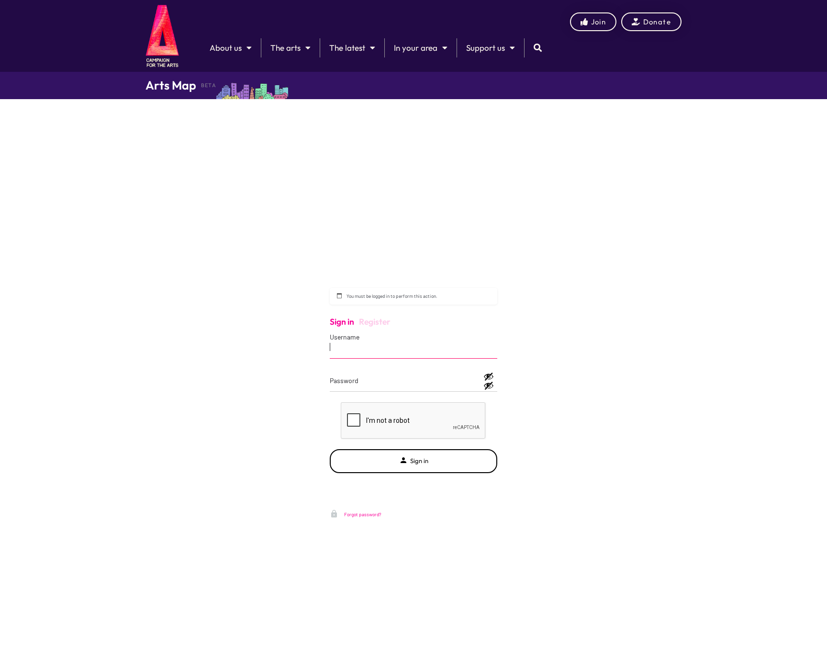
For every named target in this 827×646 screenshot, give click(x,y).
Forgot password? (362, 514)
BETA (208, 85)
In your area (415, 48)
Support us (485, 48)
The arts (285, 48)
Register (375, 321)
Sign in (342, 321)
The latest (347, 48)
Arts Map (170, 85)
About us (226, 48)
